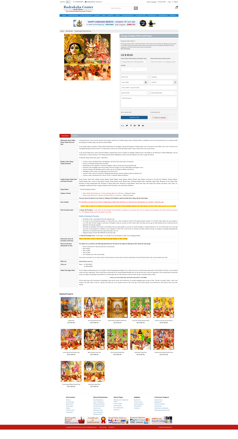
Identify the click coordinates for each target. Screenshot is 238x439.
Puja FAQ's (116, 409)
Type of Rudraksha (98, 402)
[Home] (78, 8)
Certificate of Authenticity (161, 408)
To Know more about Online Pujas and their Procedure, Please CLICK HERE (128, 277)
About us (68, 400)
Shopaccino (168, 427)
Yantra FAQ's (69, 412)
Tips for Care (96, 408)
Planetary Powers (98, 410)
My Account (137, 400)
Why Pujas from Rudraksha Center (121, 400)
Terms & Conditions (159, 404)
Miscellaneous (152, 15)
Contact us (173, 15)
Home (64, 15)
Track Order (162, 2)
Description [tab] (65, 136)
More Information (125, 48)
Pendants (96, 15)
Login (169, 2)
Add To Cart (135, 117)
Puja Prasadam (118, 405)
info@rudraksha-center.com (94, 2)
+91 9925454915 (78, 2)
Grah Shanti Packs (140, 15)
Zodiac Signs (69, 406)
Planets (68, 408)
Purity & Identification (99, 404)
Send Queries (137, 406)
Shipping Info (158, 402)
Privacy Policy (103, 427)
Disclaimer (111, 427)
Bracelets (110, 15)
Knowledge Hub (162, 15)
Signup (176, 2)
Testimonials (157, 406)
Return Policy (69, 404)
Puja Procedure (118, 403)
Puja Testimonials (118, 407)
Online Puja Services (86, 15)
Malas (103, 15)
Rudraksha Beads (73, 15)
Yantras (117, 15)
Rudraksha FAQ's (97, 414)
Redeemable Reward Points (162, 410)
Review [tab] (75, 136)
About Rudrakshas (98, 400)
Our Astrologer (70, 402)
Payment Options (138, 404)
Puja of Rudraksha (98, 412)
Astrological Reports (127, 15)
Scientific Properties (98, 406)
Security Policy (158, 400)
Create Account (138, 402)
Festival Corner (70, 410)
